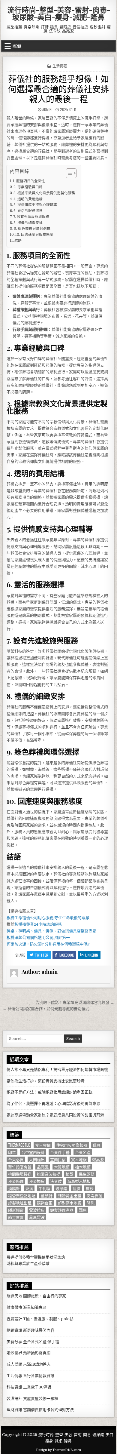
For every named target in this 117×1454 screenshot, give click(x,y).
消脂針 (14, 1188)
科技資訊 (14, 1387)
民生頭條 (86, 1174)
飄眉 (83, 1210)
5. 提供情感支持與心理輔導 (35, 205)
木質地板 (62, 1167)
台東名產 (83, 1152)
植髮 (70, 1174)
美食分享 (14, 1341)
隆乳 (90, 1203)
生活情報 (59, 65)
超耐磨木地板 (69, 1203)
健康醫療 (14, 1307)
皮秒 (90, 1188)
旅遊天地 (14, 1296)
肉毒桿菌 (94, 1195)
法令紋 (56, 1181)
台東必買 (16, 1159)
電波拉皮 (37, 1210)
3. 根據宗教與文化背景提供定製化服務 (44, 193)
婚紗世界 (14, 1353)
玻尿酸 (61, 1188)
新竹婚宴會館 (20, 1167)
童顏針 (46, 1195)
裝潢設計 (14, 1398)
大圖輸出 (37, 1159)
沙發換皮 (37, 1181)
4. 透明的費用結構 (28, 199)
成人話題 (14, 1364)
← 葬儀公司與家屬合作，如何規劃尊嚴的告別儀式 (46, 1009)
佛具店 (75, 931)
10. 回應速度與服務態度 (34, 234)
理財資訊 (14, 1409)
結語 (18, 240)
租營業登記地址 (21, 1195)
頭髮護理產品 (62, 1210)
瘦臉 (76, 1188)
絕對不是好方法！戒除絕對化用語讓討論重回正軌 (49, 1092)
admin (47, 109)
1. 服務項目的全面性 (29, 181)
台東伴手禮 (60, 1152)
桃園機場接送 (20, 1174)
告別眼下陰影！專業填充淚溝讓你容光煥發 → (74, 1002)
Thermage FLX (19, 1145)
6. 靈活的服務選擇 (28, 211)
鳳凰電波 (37, 1217)
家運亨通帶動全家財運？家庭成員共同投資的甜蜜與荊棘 (55, 1115)
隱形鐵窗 (16, 1210)
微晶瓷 (98, 1159)
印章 (12, 1152)
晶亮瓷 (43, 1167)
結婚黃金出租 (69, 1195)
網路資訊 (14, 1330)
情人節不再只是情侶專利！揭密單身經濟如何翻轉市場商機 (57, 1069)
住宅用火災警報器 (71, 1145)
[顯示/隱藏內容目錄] (68, 173)
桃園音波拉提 (48, 1174)
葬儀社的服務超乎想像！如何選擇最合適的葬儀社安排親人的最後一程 (58, 88)
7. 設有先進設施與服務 (31, 217)
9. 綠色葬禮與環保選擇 (32, 228)
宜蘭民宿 (58, 1159)
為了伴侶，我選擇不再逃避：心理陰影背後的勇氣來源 (53, 1103)
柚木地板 (83, 1167)
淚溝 (29, 1188)
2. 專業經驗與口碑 (28, 187)
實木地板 (79, 1159)
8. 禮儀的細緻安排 (28, 223)
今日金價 (43, 1145)
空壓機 (36, 1257)
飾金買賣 (16, 1217)
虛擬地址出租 (20, 1203)
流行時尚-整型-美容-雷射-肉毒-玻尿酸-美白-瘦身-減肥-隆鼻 (58, 13)
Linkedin (91, 955)
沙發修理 (16, 1181)
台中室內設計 (33, 1152)
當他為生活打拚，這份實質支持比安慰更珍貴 (46, 1081)
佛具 (38, 931)
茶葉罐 (44, 1263)
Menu (17, 46)
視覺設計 (14, 1319)
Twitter (41, 955)
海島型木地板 (79, 1181)
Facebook (66, 955)
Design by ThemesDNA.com (58, 1450)
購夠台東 (44, 1203)
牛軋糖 (44, 1188)
